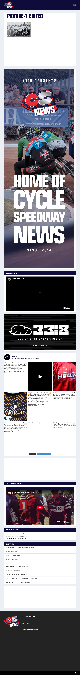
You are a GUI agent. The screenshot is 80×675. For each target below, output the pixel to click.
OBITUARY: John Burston (12, 559)
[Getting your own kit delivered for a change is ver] (64, 436)
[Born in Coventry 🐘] (40, 436)
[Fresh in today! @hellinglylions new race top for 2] (64, 376)
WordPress (22, 673)
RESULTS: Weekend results (13, 570)
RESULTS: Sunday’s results (13, 555)
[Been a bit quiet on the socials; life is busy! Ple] (15, 436)
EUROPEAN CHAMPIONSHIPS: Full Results (16, 574)
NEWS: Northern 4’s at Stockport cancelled (17, 563)
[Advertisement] (40, 49)
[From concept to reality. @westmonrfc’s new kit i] (15, 406)
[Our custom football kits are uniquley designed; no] (40, 376)
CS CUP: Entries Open (11, 551)
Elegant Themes (12, 673)
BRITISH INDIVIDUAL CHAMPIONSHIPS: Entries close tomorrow (22, 567)
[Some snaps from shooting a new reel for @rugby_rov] (15, 376)
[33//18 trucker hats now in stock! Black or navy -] (64, 406)
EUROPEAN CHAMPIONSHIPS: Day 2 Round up (18, 582)
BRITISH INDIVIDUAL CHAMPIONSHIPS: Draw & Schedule (20, 547)
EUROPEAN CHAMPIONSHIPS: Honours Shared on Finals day (21, 578)
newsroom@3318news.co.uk (22, 536)
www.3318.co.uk (25, 623)
